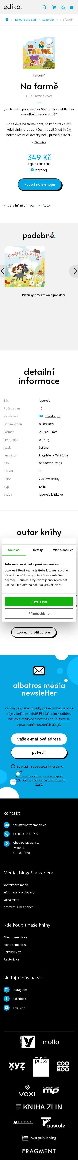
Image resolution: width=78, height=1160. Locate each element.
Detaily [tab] (38, 549)
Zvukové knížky (49, 479)
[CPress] (23, 1122)
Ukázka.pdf (52, 416)
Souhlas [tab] (14, 549)
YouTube (19, 1008)
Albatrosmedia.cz (15, 937)
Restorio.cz (11, 959)
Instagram (20, 990)
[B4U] (39, 1138)
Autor (47, 205)
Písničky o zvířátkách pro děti (43, 295)
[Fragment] (39, 1151)
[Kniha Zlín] (39, 1106)
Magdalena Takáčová (53, 455)
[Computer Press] (41, 1066)
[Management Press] (51, 1091)
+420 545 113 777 (26, 834)
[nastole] (53, 1122)
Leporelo (48, 19)
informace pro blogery (19, 892)
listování (39, 75)
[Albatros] (27, 1042)
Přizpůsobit (37, 613)
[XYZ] (17, 1066)
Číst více (40, 142)
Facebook (19, 999)
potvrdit (39, 752)
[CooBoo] (63, 1066)
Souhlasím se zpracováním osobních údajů (40, 769)
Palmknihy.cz (12, 952)
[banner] (13, 7)
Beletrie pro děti (25, 19)
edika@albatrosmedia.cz (29, 825)
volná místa (11, 900)
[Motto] (51, 1042)
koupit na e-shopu (40, 184)
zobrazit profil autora (33, 632)
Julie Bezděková (39, 95)
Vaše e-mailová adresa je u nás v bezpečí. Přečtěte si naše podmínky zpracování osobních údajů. (39, 780)
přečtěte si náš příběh (18, 907)
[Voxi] (27, 1091)
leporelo (44, 400)
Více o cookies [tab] (63, 549)
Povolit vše (39, 601)
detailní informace (21, 205)
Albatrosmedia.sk (15, 945)
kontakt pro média (16, 885)
